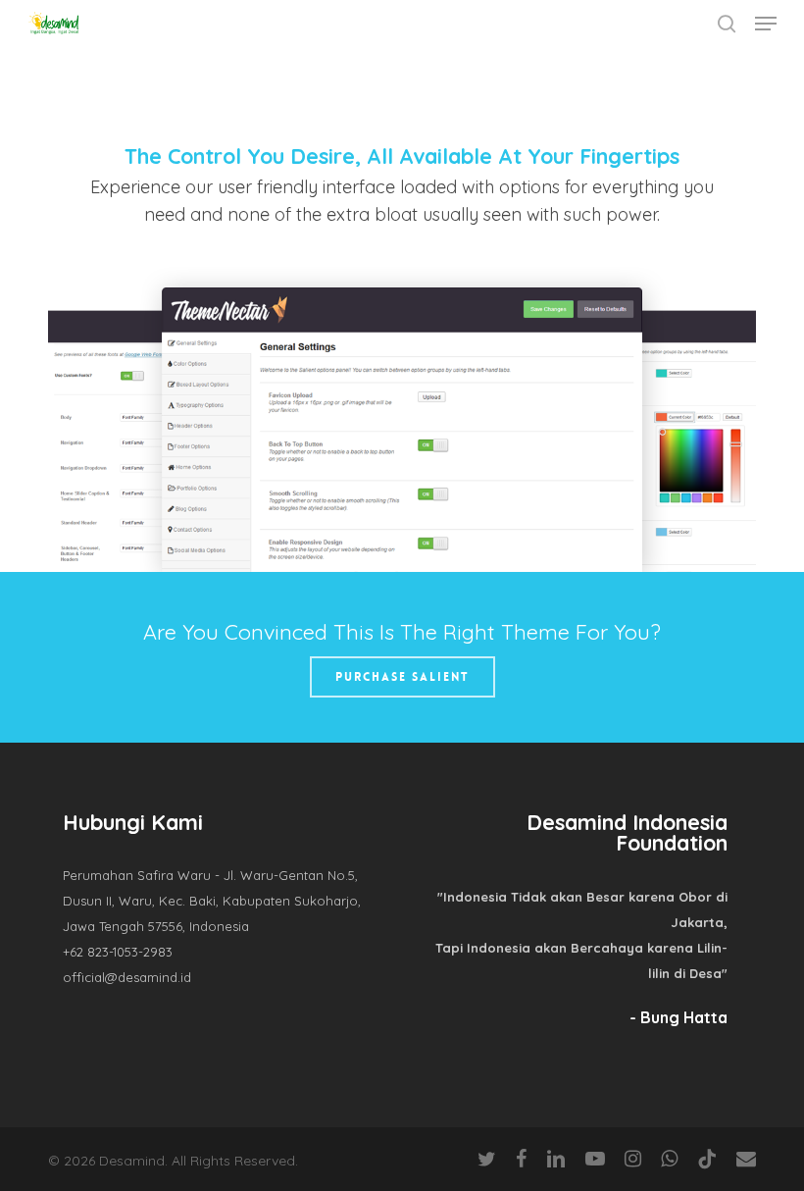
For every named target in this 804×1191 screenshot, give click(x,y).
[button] (766, 23)
